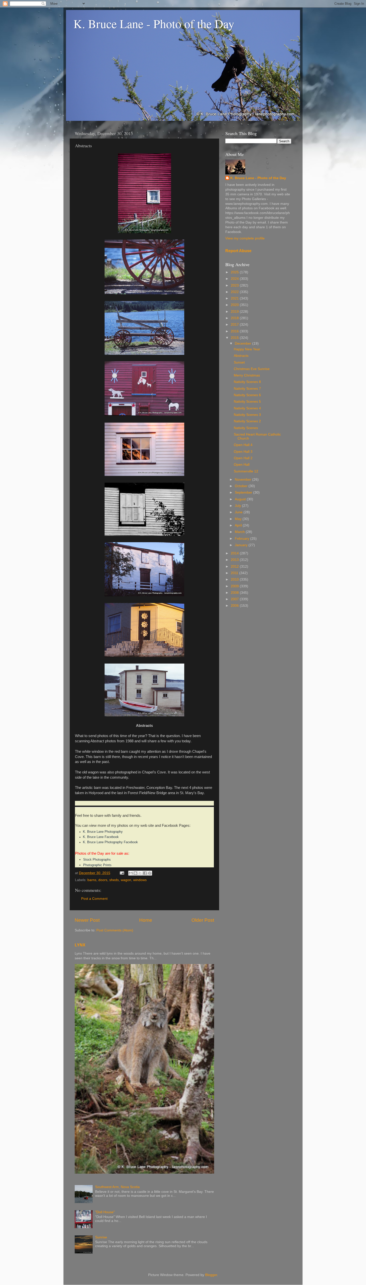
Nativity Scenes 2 (247, 421)
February (242, 538)
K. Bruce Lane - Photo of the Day (153, 23)
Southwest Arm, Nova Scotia (117, 1187)
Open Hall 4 (243, 445)
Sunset (239, 362)
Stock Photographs (97, 859)
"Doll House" (105, 1212)
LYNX (80, 945)
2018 (235, 318)
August (241, 499)
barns (91, 880)
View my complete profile (245, 238)
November (243, 479)
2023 (235, 285)
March (240, 532)
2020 (235, 305)
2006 (235, 605)
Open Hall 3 (243, 452)
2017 (235, 324)
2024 (235, 279)
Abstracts (241, 356)
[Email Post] (121, 873)
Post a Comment (94, 899)
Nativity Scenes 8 (247, 382)
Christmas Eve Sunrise (252, 369)
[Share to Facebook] (144, 873)
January (241, 545)
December (243, 343)
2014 (235, 553)
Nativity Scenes (246, 428)
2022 (235, 292)
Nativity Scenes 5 (247, 401)
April (239, 525)
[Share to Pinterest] (149, 873)
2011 (235, 573)
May (239, 519)
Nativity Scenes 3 (247, 415)
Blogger (211, 1275)
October (241, 486)
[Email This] (130, 873)
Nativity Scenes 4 (247, 408)
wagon (126, 880)
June (239, 512)
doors (102, 880)
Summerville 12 (246, 471)
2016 (235, 331)
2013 (235, 560)
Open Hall (241, 464)
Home (145, 920)
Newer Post (87, 920)
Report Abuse (238, 251)
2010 (235, 579)
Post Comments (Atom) (114, 930)
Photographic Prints (97, 865)
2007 (235, 599)
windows (140, 880)
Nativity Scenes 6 (247, 395)
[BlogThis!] (135, 873)
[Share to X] (140, 873)
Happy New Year (247, 349)
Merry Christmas (247, 375)
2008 (235, 593)
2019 (235, 311)
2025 (235, 272)
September (244, 492)
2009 (235, 586)
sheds (114, 880)
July (238, 506)
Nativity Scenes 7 (247, 388)
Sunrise (101, 1237)
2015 (235, 338)
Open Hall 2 (243, 458)
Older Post (202, 920)
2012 (235, 566)
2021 (235, 298)
